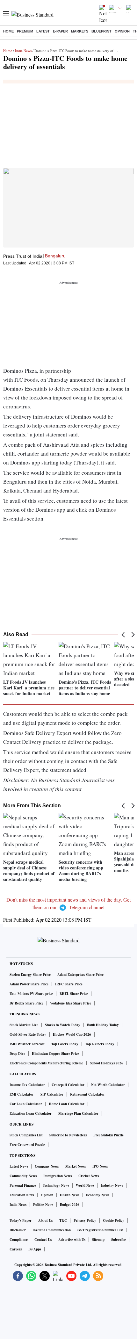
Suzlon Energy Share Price (30, 974)
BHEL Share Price (74, 993)
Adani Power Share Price (29, 984)
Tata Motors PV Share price (31, 993)
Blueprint (101, 31)
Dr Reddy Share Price (26, 1003)
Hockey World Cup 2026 (72, 1034)
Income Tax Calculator (27, 1085)
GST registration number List (100, 1230)
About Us (45, 1220)
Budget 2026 (69, 1204)
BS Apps (34, 1249)
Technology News (56, 1185)
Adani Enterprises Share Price (80, 974)
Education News (22, 1195)
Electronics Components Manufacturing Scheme (46, 1063)
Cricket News (88, 1176)
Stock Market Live (24, 1025)
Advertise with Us (71, 1239)
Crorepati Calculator (68, 1085)
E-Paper (60, 31)
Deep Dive (17, 1053)
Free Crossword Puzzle (27, 1144)
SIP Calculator (51, 1094)
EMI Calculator (22, 1094)
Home (8, 31)
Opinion (122, 31)
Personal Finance (23, 1185)
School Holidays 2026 (106, 1063)
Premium (25, 31)
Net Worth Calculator (108, 1085)
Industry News (112, 1185)
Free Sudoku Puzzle (108, 1135)
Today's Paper (21, 1220)
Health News (69, 1195)
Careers (16, 1249)
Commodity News (23, 1176)
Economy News (97, 1195)
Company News (47, 1166)
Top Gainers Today (99, 1044)
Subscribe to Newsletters (68, 1135)
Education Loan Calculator (31, 1113)
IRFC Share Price (69, 984)
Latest (43, 31)
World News (85, 1185)
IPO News (100, 1166)
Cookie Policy (113, 1220)
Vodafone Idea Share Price (70, 1003)
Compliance (19, 1239)
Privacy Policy (85, 1220)
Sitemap (98, 1239)
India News (23, 50)
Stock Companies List (26, 1135)
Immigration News (57, 1176)
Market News (75, 1166)
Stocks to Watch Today (62, 1025)
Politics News (43, 1204)
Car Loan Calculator (26, 1104)
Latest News (19, 1166)
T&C (63, 1220)
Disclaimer (18, 1230)
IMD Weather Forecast (27, 1044)
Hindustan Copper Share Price (55, 1053)
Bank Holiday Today (103, 1025)
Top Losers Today (64, 1044)
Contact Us (43, 1239)
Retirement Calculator (87, 1094)
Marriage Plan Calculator (78, 1113)
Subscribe (118, 1239)
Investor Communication (51, 1230)
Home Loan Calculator (66, 1104)
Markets (79, 31)
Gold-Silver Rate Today (28, 1034)
